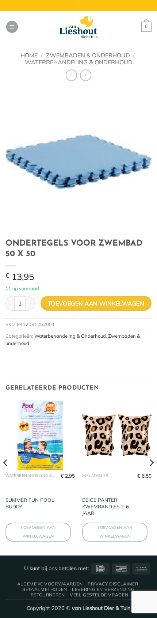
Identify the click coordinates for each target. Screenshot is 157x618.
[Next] (151, 477)
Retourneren (48, 595)
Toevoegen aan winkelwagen (96, 303)
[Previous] (5, 477)
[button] (12, 27)
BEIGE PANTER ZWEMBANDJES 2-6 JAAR (105, 506)
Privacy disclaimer (113, 584)
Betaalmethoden (44, 589)
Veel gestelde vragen (99, 595)
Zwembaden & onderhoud (88, 55)
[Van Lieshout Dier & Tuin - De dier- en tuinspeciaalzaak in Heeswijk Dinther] (78, 27)
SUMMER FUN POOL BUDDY (29, 503)
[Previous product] (85, 75)
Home (29, 55)
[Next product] (71, 75)
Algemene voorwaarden (50, 584)
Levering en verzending (103, 589)
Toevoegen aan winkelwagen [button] (37, 532)
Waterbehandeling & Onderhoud (79, 62)
